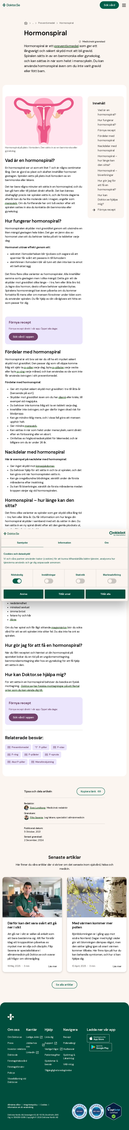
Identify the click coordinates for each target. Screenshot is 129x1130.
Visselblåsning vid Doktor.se (17, 1080)
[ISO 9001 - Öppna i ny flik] (79, 1111)
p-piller (28, 367)
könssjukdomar (45, 466)
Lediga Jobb (32, 1037)
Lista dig (49, 1037)
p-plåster (58, 367)
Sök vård (109, 5)
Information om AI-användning (20, 1107)
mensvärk (31, 426)
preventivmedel (66, 46)
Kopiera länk (88, 790)
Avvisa (23, 594)
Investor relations (17, 1049)
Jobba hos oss (31, 1044)
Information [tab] (64, 542)
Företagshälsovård (17, 1060)
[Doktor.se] (11, 5)
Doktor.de (13, 1054)
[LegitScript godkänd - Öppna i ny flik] (113, 1111)
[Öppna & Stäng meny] (124, 5)
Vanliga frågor (52, 1049)
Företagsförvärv (16, 1066)
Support (49, 1043)
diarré (62, 397)
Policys (11, 1072)
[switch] (48, 581)
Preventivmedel (46, 23)
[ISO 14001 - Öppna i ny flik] (96, 1111)
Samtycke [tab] (22, 542)
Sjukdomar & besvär (51, 1062)
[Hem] (26, 23)
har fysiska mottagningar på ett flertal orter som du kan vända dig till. (42, 688)
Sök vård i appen (23, 337)
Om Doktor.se (15, 1037)
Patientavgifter (52, 1054)
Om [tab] (107, 542)
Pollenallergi (69, 1043)
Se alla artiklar (64, 985)
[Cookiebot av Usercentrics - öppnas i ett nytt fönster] (111, 533)
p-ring (20, 371)
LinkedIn (30, 1052)
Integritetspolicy (31, 1105)
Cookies (43, 1105)
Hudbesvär (69, 1049)
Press (11, 1043)
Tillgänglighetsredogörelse (54, 1070)
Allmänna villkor (14, 1105)
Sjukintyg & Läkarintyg (69, 1056)
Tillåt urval (64, 594)
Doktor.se (27, 686)
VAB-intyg (68, 1064)
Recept (67, 1037)
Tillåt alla (105, 594)
